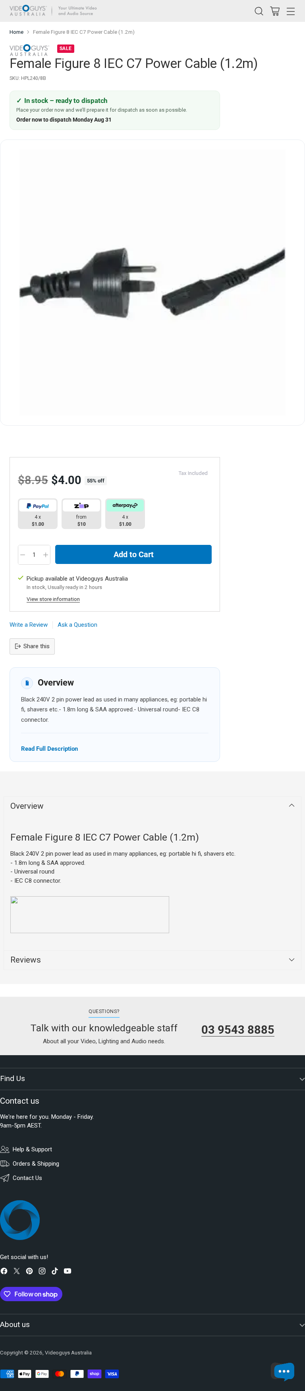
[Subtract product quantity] (22, 554)
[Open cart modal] (274, 11)
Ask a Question (77, 624)
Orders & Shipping (36, 1163)
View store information (53, 599)
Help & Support (32, 1149)
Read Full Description (49, 748)
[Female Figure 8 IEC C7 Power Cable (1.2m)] (152, 282)
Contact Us (27, 1178)
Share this (36, 646)
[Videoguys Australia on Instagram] (42, 1272)
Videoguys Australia (68, 1353)
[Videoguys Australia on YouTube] (67, 1272)
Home (16, 32)
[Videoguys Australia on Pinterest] (29, 1272)
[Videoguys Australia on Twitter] (16, 1272)
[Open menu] (290, 11)
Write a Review (29, 624)
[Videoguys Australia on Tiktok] (55, 1272)
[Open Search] (259, 11)
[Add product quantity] (45, 554)
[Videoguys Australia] (55, 11)
